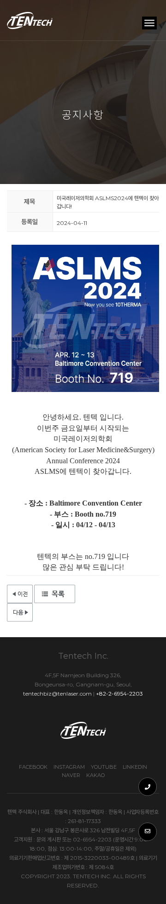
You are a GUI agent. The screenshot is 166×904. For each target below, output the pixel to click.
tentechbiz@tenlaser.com (57, 693)
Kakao (95, 775)
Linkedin (135, 767)
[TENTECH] (30, 20)
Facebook (33, 767)
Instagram (69, 767)
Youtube (104, 767)
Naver (71, 775)
